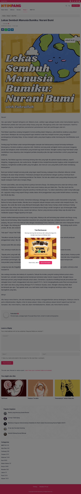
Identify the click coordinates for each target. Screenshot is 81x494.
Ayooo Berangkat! (45, 262)
